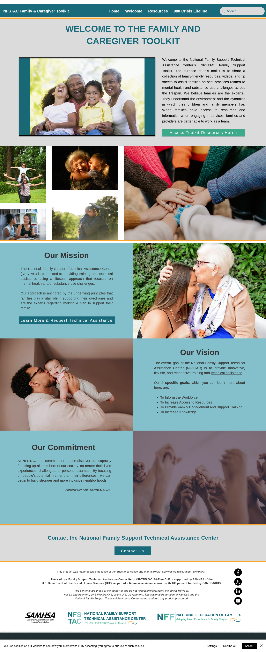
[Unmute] (30, 130)
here (157, 387)
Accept (249, 646)
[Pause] (24, 130)
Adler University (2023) (97, 489)
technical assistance (226, 373)
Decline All (229, 646)
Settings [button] (212, 646)
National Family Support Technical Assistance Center (70, 269)
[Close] (261, 646)
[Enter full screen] (149, 130)
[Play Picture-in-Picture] (143, 130)
